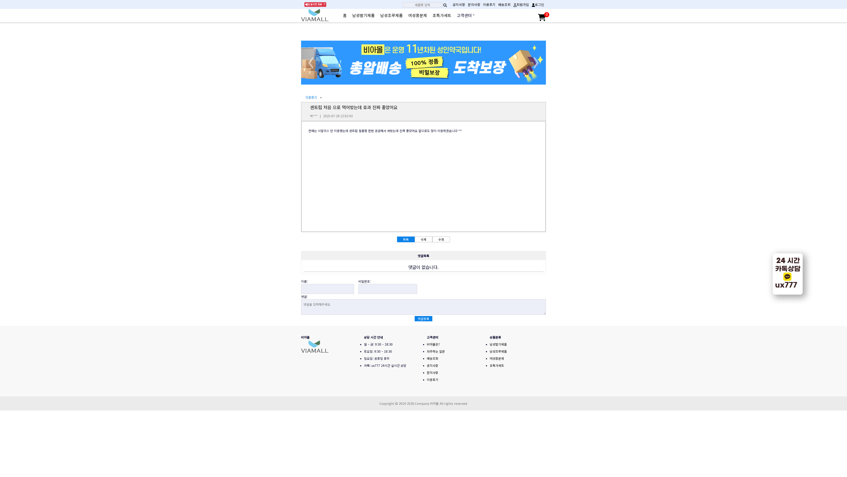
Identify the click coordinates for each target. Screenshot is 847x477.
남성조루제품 (391, 15)
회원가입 (523, 4)
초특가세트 (442, 15)
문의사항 (474, 4)
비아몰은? (433, 344)
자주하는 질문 (436, 351)
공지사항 (459, 4)
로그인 (539, 4)
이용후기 (489, 4)
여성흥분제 (417, 15)
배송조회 (504, 4)
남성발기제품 (363, 15)
